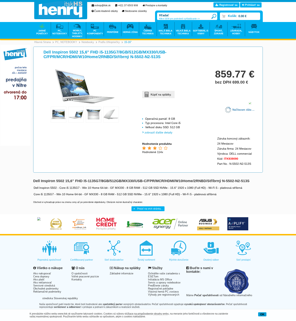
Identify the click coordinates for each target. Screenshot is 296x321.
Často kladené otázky (106, 11)
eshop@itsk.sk (103, 5)
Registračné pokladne (160, 288)
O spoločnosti (79, 273)
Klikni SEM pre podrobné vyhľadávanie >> (179, 18)
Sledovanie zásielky (136, 11)
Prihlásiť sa (252, 4)
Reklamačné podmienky (47, 291)
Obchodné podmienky (46, 288)
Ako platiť (39, 279)
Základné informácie (121, 273)
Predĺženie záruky (158, 285)
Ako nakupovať (42, 273)
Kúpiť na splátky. (161, 94)
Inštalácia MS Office (160, 279)
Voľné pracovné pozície (85, 276)
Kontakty (76, 279)
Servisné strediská (44, 285)
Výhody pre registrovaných (163, 294)
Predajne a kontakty (156, 5)
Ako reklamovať (42, 282)
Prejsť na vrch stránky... (149, 208)
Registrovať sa (227, 4)
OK (262, 314)
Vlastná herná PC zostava (163, 291)
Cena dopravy (41, 276)
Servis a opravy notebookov (164, 282)
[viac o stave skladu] (250, 103)
